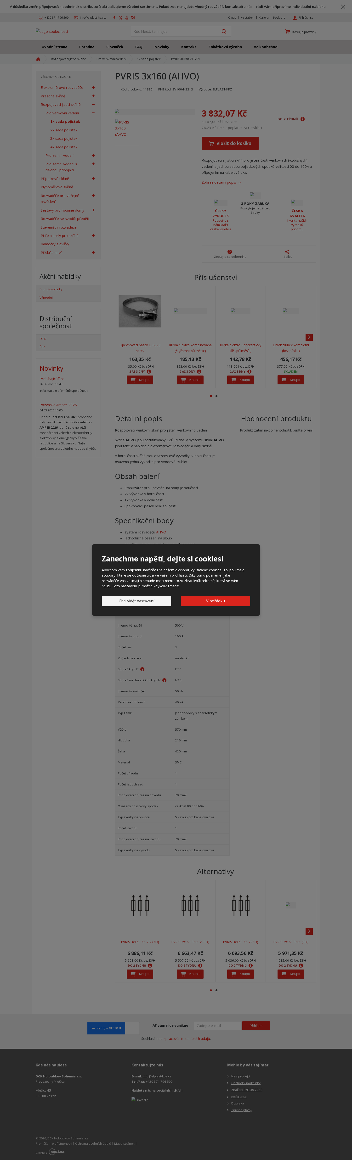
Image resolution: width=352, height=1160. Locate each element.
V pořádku (215, 601)
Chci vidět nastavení (136, 601)
